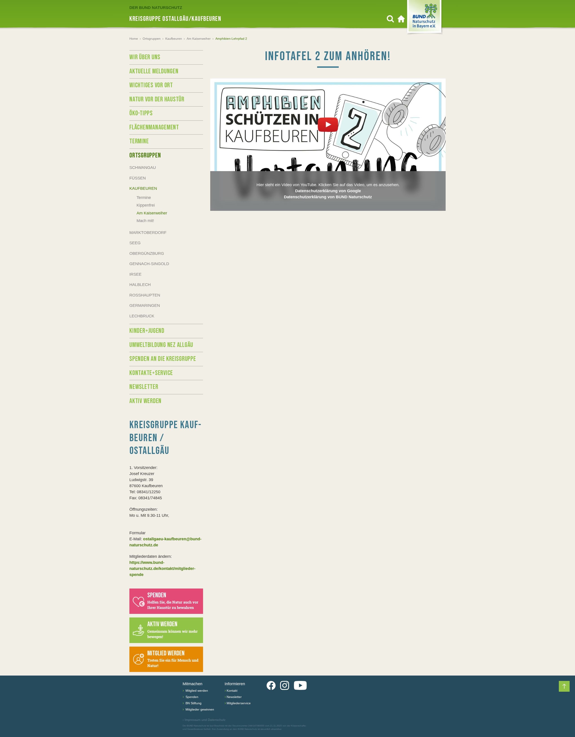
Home (133, 38)
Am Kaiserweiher (199, 38)
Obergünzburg (146, 253)
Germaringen (144, 305)
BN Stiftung (193, 703)
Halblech (140, 284)
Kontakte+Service (151, 373)
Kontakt (232, 690)
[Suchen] (390, 18)
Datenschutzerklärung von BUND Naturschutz (328, 197)
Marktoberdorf (147, 232)
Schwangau (142, 167)
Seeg (135, 243)
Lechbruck (141, 316)
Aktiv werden (145, 401)
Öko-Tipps (141, 113)
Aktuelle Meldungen (154, 71)
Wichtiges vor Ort (151, 85)
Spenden (191, 697)
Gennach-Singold (149, 264)
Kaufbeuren (173, 38)
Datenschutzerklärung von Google (328, 191)
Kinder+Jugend (146, 331)
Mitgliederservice (239, 703)
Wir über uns (144, 57)
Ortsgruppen (152, 38)
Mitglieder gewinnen (199, 709)
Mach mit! (145, 220)
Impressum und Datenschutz (204, 720)
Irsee (135, 274)
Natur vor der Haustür (156, 99)
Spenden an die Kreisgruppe (162, 359)
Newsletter (143, 387)
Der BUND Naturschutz (155, 7)
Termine (139, 141)
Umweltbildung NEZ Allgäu (161, 345)
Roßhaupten (144, 295)
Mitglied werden (196, 690)
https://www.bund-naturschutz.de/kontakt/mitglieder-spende (162, 568)
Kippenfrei (146, 205)
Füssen (137, 178)
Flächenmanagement (154, 127)
